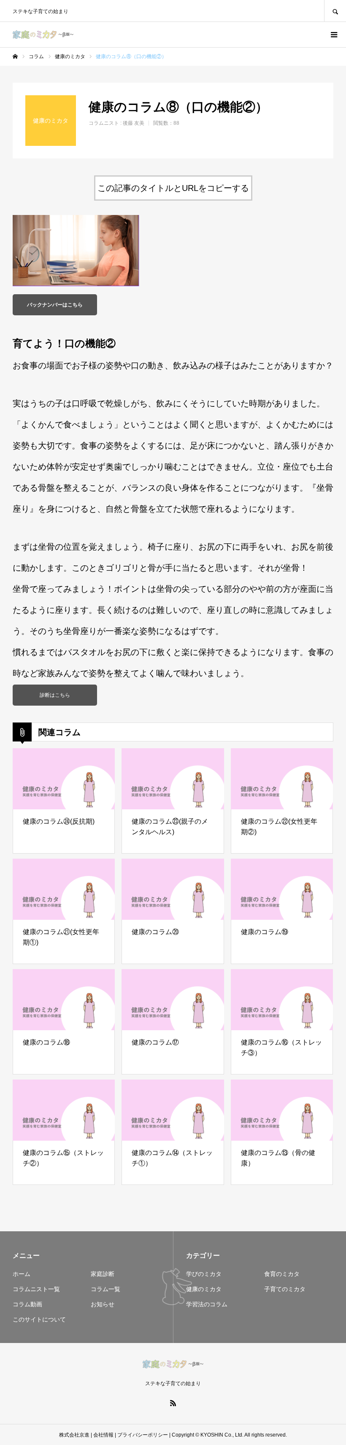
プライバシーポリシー (142, 1435)
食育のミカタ (282, 1273)
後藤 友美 (133, 123)
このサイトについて (39, 1319)
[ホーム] (15, 56)
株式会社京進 (74, 1435)
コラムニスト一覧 (36, 1289)
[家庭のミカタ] (43, 34)
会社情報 (103, 1435)
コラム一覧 (105, 1289)
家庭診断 (102, 1273)
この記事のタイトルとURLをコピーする (173, 188)
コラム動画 (27, 1304)
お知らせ (102, 1304)
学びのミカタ (204, 1273)
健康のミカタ (204, 1289)
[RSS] (173, 1403)
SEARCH (335, 10)
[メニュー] (333, 34)
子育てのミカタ (284, 1289)
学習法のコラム (206, 1304)
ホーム (21, 1273)
